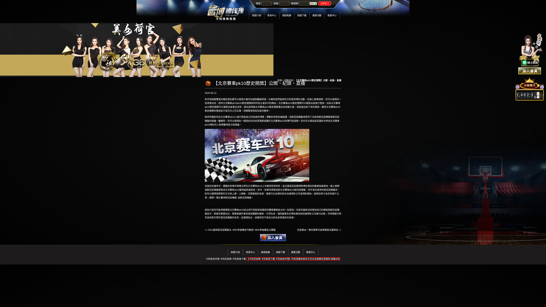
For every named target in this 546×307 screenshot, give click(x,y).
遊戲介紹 (256, 15)
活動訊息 (288, 80)
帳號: (258, 3)
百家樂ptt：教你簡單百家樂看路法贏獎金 (317, 230)
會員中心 (271, 15)
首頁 (279, 80)
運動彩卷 (271, 117)
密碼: (276, 3)
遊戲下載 (301, 15)
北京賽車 (259, 107)
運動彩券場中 (230, 186)
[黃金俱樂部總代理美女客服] (531, 50)
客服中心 (332, 15)
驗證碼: (295, 3)
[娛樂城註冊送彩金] (530, 70)
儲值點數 (286, 15)
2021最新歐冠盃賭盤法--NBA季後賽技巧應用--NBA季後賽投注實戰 (242, 230)
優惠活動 (316, 15)
